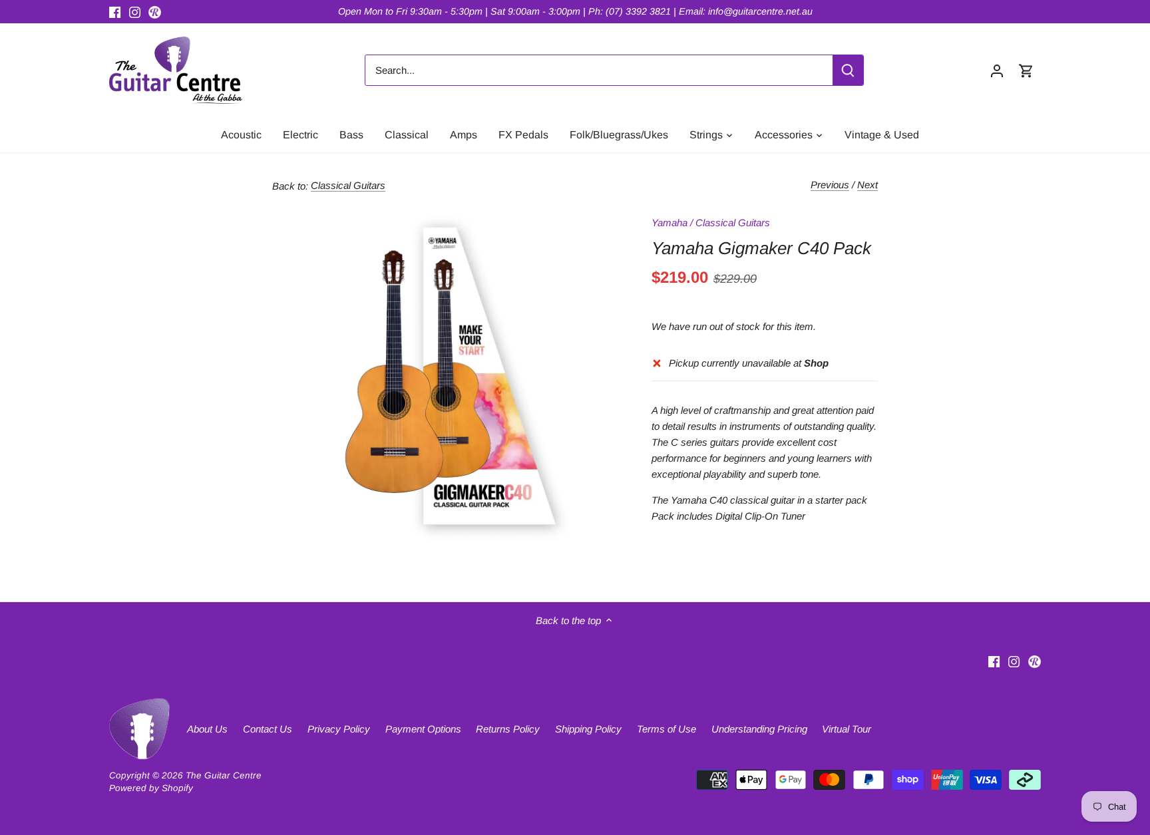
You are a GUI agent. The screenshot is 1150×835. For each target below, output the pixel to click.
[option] (446, 376)
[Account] (997, 70)
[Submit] (848, 70)
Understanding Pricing (759, 729)
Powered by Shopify (151, 788)
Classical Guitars (348, 185)
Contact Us (267, 729)
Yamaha (669, 222)
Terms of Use (666, 729)
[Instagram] (134, 12)
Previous (830, 184)
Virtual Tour (846, 729)
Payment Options (423, 729)
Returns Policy (508, 729)
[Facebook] (114, 12)
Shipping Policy (588, 729)
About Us (207, 729)
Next (867, 184)
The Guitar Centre (224, 775)
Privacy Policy (338, 729)
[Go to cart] (1026, 70)
